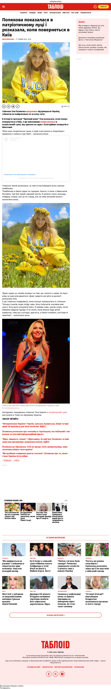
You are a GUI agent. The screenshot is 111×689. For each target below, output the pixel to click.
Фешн (39, 13)
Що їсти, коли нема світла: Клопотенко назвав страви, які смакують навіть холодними (92, 47)
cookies (20, 686)
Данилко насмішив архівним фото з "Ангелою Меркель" (91, 38)
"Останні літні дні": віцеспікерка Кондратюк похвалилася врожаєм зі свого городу (96, 599)
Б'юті (46, 13)
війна (17, 460)
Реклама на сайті (33, 667)
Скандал (32, 13)
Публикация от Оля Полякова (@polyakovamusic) (36, 178)
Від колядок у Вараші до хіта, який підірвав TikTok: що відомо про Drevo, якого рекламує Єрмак (91, 28)
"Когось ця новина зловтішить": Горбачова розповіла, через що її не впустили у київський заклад (97, 566)
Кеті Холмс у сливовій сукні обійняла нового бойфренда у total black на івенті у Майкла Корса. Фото (41, 566)
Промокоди (79, 667)
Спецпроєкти (85, 13)
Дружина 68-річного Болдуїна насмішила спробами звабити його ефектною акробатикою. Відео (40, 599)
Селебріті (23, 13)
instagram (12, 408)
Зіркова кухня (55, 13)
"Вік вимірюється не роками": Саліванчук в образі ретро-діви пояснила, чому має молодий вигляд (13, 566)
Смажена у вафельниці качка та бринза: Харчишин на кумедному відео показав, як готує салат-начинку (69, 600)
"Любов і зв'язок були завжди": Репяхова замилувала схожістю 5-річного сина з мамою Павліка (69, 566)
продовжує (31, 111)
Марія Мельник (8, 39)
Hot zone (75, 13)
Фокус (81, 22)
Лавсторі (66, 13)
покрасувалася (48, 122)
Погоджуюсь (5, 688)
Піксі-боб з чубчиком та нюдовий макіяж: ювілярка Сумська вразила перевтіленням (12, 599)
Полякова (7, 460)
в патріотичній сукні (57, 412)
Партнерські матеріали (63, 667)
